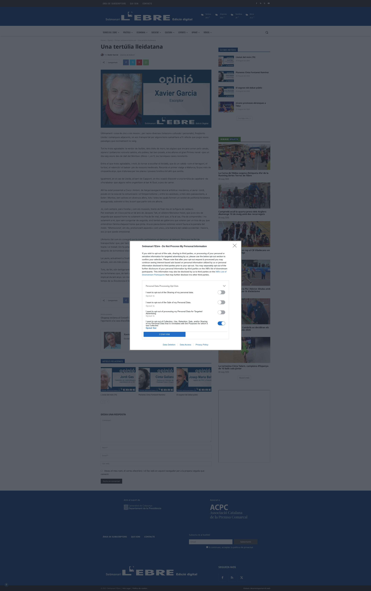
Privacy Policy (202, 344)
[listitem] (185, 285)
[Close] (235, 246)
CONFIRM (164, 334)
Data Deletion (169, 344)
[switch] (221, 292)
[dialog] (185, 295)
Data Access (185, 344)
